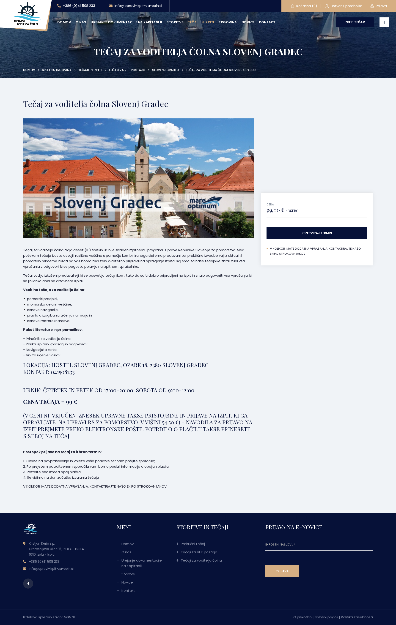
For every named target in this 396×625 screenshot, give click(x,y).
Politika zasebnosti (357, 617)
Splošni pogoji (326, 617)
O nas (81, 22)
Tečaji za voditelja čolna (201, 560)
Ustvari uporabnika (346, 5)
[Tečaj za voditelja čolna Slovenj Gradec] (26, 13)
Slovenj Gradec (165, 70)
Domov (64, 22)
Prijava (381, 5)
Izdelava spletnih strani (42, 617)
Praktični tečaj (193, 543)
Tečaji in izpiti (201, 22)
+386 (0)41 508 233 (78, 5)
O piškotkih (302, 617)
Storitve (175, 22)
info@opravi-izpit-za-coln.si (138, 5)
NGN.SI (69, 617)
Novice (248, 22)
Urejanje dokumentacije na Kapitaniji (126, 22)
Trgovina (228, 22)
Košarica (306, 5)
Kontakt (267, 22)
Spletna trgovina (57, 70)
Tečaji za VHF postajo (127, 70)
